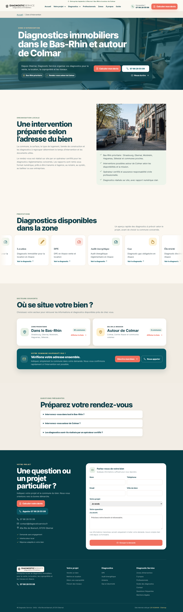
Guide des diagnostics (145, 584)
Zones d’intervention (144, 573)
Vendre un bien (73, 573)
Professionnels (89, 6)
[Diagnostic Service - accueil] (20, 6)
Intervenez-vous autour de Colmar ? (63, 423)
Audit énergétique (109, 576)
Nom (92, 477)
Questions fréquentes (145, 591)
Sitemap (163, 608)
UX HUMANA (154, 608)
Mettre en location (74, 576)
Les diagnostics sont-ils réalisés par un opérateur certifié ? (74, 432)
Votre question (96, 511)
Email (92, 488)
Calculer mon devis (166, 6)
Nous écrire (140, 75)
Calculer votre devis (33, 503)
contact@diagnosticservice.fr (34, 523)
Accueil (48, 6)
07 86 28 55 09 (137, 68)
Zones (100, 6)
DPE (103, 573)
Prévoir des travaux (74, 584)
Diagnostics (73, 6)
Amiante (105, 580)
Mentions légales (143, 595)
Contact (139, 587)
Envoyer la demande (127, 543)
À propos (109, 6)
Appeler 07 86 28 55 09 (34, 511)
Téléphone (131, 477)
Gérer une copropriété (75, 580)
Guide (118, 6)
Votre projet (58, 6)
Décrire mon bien (125, 359)
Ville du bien (132, 488)
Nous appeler (153, 359)
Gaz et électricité (108, 584)
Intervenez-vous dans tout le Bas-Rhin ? (64, 414)
